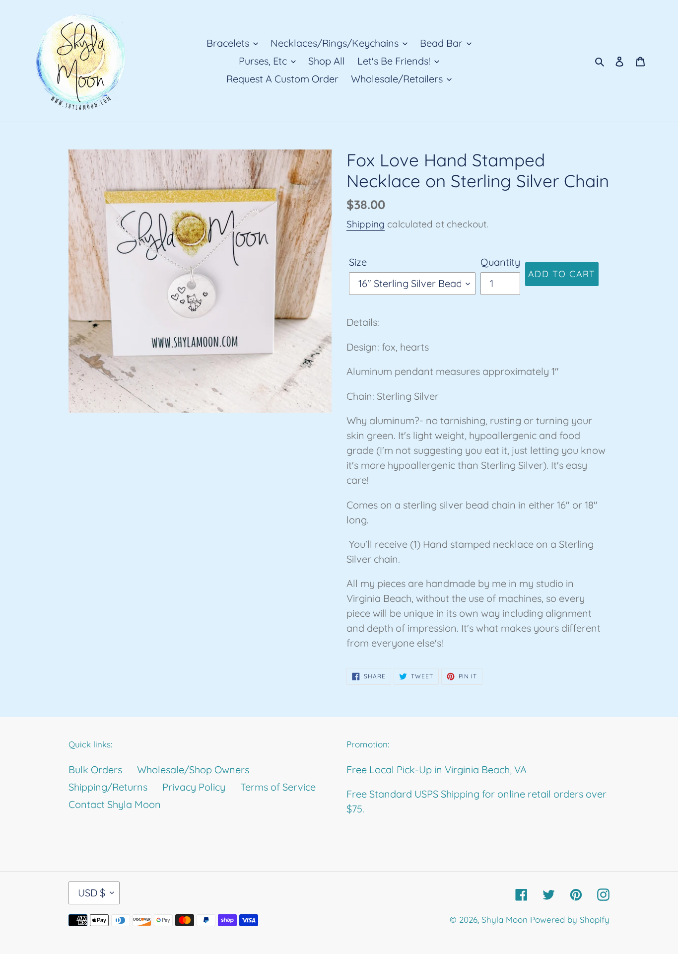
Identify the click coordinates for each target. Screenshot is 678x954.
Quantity (500, 262)
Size (358, 262)
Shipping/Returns (107, 787)
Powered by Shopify (570, 919)
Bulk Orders (95, 769)
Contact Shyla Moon (114, 804)
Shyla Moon (504, 919)
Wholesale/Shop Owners (193, 769)
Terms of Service (278, 787)
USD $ (91, 892)
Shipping (365, 224)
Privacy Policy (193, 787)
